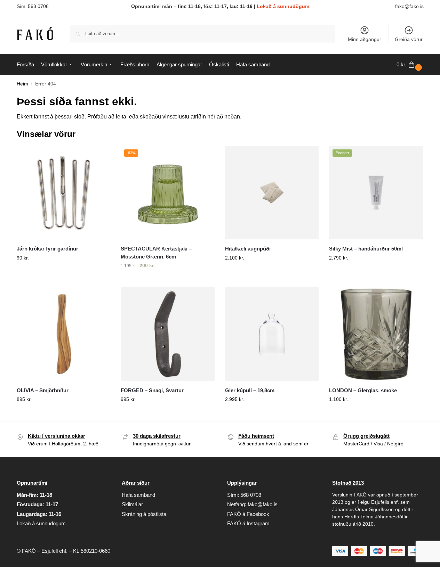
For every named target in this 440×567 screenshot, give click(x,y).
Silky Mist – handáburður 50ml (366, 249)
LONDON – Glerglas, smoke (363, 390)
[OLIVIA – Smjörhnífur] (64, 334)
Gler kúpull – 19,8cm (249, 390)
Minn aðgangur (364, 39)
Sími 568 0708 (33, 6)
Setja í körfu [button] (63, 273)
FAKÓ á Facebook (248, 514)
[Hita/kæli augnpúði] (272, 193)
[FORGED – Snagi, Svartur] (168, 334)
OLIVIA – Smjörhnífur (43, 390)
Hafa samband (138, 495)
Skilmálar (132, 504)
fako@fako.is (409, 6)
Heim (22, 84)
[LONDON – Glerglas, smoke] (376, 334)
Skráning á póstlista (144, 514)
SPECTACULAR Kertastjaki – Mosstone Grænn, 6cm (156, 253)
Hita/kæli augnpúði (248, 249)
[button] (410, 64)
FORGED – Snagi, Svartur (152, 390)
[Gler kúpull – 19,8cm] (272, 334)
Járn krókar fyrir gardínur (47, 249)
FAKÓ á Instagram (248, 523)
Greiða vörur (409, 39)
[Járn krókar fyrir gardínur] (64, 193)
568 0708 (250, 495)
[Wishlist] (100, 156)
